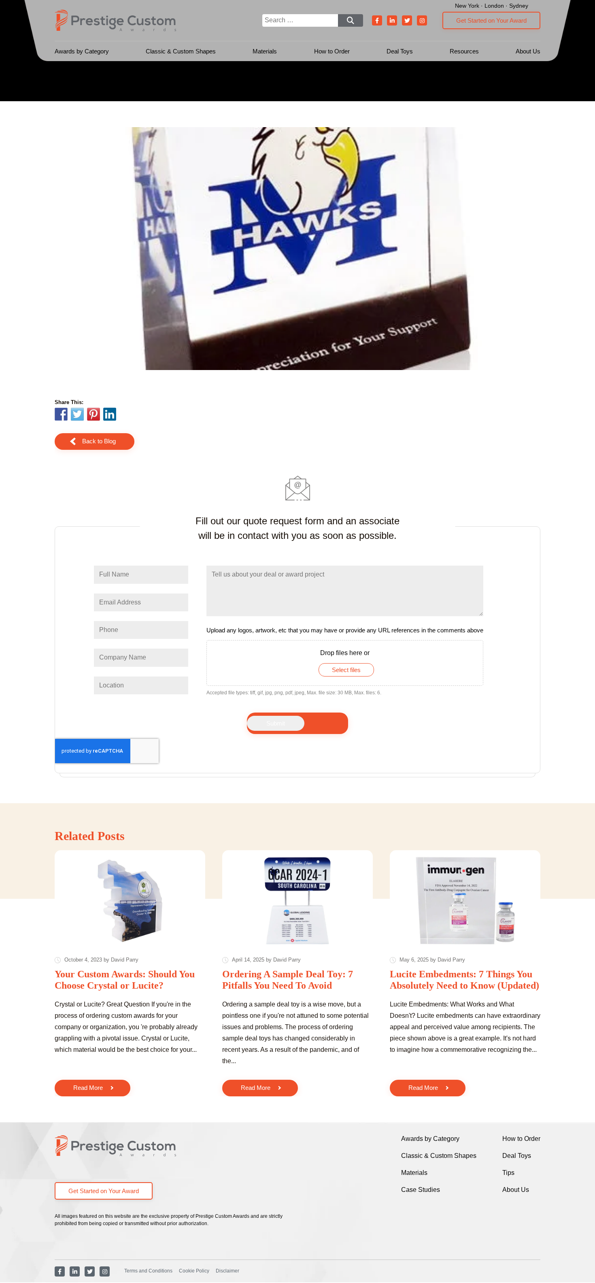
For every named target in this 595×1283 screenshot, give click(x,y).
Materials (265, 51)
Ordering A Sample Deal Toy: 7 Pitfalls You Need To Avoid (287, 980)
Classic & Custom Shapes (181, 51)
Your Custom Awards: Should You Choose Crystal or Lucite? (125, 980)
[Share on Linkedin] (109, 414)
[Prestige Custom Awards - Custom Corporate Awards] (115, 20)
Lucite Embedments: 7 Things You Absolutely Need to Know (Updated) (464, 980)
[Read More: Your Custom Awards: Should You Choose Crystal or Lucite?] (130, 900)
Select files (346, 669)
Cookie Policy (194, 1271)
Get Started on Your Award (491, 20)
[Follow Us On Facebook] (377, 20)
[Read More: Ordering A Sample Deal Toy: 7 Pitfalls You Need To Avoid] (297, 900)
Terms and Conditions (148, 1271)
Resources (464, 51)
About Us (528, 51)
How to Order (332, 51)
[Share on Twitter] (77, 415)
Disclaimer (227, 1271)
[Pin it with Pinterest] (93, 415)
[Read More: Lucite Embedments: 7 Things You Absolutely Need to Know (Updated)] (465, 900)
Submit (275, 723)
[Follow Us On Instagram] (422, 20)
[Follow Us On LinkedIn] (392, 20)
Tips (508, 1172)
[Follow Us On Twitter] (407, 20)
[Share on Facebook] (61, 415)
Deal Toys (400, 51)
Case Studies (420, 1189)
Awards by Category (82, 51)
